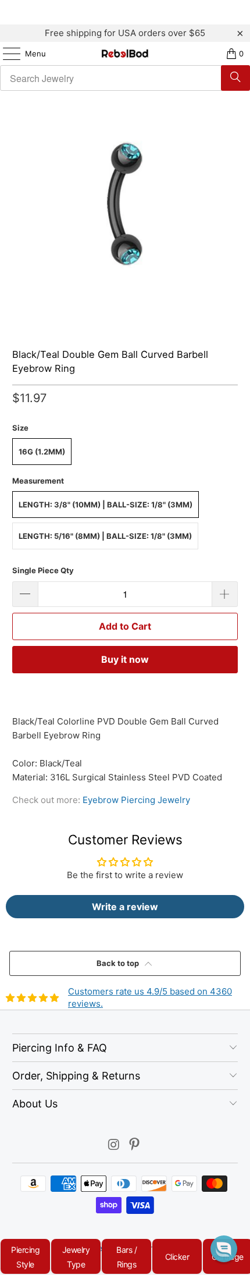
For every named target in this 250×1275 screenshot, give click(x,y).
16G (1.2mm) (42, 451)
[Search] (235, 78)
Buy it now (125, 659)
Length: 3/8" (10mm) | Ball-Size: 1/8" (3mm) (105, 504)
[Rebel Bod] (125, 53)
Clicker (177, 1257)
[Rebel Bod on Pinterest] (135, 1145)
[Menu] (6, 53)
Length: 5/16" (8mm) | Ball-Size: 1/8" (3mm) (105, 536)
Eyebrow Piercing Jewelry (136, 799)
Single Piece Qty (43, 570)
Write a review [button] (125, 906)
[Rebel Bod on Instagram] (114, 1145)
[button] (223, 1248)
